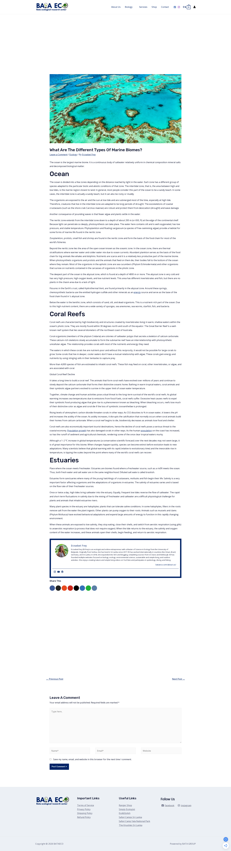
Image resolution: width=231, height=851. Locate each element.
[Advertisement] (115, 34)
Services (143, 6)
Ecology (73, 154)
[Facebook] (175, 7)
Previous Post (54, 678)
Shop (154, 6)
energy (137, 292)
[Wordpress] (62, 572)
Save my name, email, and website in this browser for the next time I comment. (92, 759)
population (146, 430)
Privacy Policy (84, 809)
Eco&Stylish (124, 813)
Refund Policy (84, 817)
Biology (128, 6)
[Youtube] (58, 572)
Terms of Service (85, 805)
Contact (165, 6)
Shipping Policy (84, 813)
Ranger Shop (125, 805)
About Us (116, 6)
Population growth (76, 430)
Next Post (178, 678)
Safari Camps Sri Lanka (130, 817)
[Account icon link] (194, 7)
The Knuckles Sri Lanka (130, 825)
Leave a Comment (59, 154)
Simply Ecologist (127, 809)
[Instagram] (179, 7)
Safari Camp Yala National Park (134, 821)
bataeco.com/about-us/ (166, 564)
